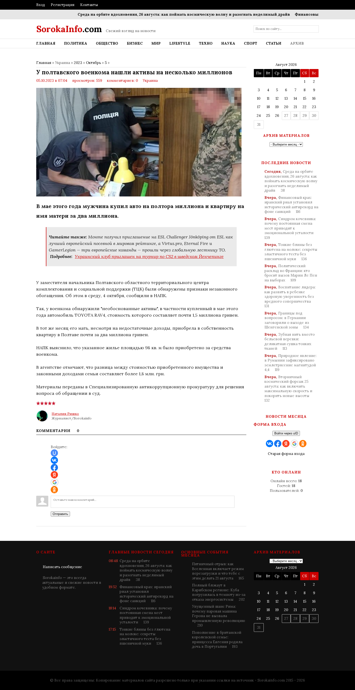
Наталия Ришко (65, 413)
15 (304, 98)
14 (295, 98)
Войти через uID (286, 433)
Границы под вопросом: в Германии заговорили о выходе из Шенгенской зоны (286, 320)
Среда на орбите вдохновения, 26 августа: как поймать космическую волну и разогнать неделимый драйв (171, 14)
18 (268, 107)
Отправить (60, 514)
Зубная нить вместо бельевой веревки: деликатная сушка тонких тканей (289, 341)
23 (314, 107)
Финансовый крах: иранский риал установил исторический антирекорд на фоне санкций (291, 204)
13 (286, 98)
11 (268, 98)
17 (258, 107)
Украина (150, 80)
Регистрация (62, 4)
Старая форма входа (286, 453)
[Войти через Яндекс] (54, 474)
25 (268, 115)
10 (258, 98)
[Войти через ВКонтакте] (54, 460)
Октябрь (93, 62)
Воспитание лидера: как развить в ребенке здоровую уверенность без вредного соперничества (290, 296)
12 (277, 98)
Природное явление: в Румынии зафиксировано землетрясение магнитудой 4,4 (290, 362)
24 (259, 115)
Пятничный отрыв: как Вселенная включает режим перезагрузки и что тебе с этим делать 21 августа (218, 571)
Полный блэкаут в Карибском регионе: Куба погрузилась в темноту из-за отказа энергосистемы (218, 592)
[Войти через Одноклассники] (54, 489)
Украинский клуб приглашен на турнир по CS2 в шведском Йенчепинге (149, 256)
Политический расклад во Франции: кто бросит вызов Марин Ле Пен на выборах (290, 273)
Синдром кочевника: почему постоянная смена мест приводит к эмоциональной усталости (290, 228)
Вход (40, 4)
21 (295, 107)
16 (314, 98)
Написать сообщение (62, 567)
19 (277, 107)
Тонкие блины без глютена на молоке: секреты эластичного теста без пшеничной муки (290, 251)
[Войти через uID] (54, 453)
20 (286, 107)
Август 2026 (286, 64)
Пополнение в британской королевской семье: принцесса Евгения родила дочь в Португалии (217, 639)
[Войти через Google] (54, 482)
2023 (78, 62)
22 (304, 107)
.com (69, 29)
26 (277, 115)
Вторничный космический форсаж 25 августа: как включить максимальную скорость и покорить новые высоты (288, 389)
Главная (43, 62)
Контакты (89, 4)
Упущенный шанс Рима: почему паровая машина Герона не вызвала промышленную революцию (218, 615)
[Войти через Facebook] (54, 467)
